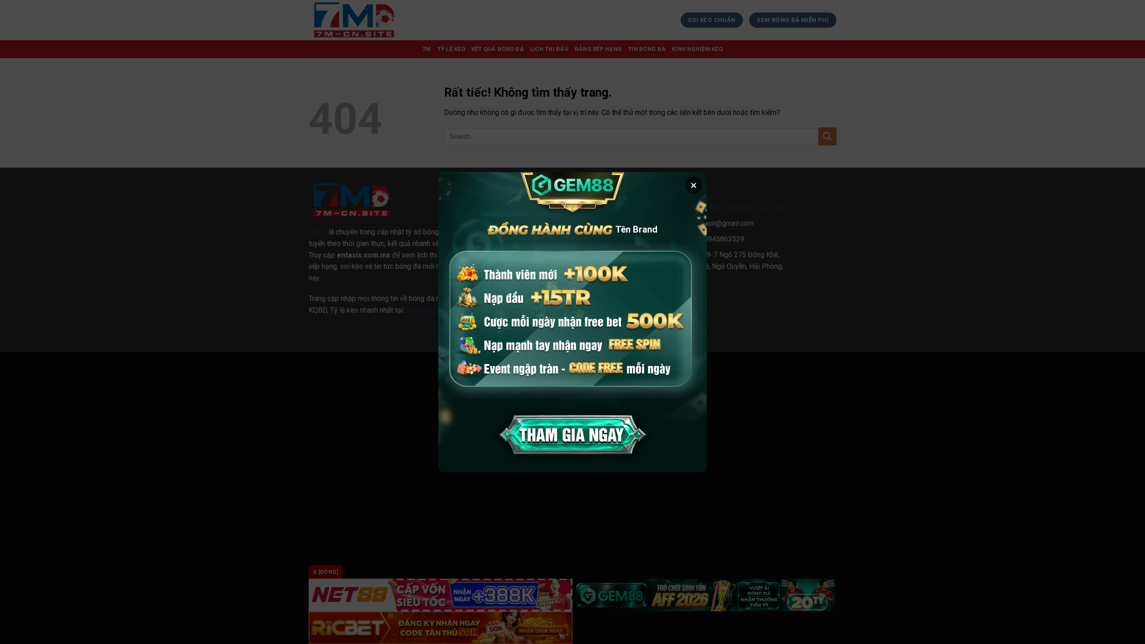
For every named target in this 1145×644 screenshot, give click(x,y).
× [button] (694, 185)
